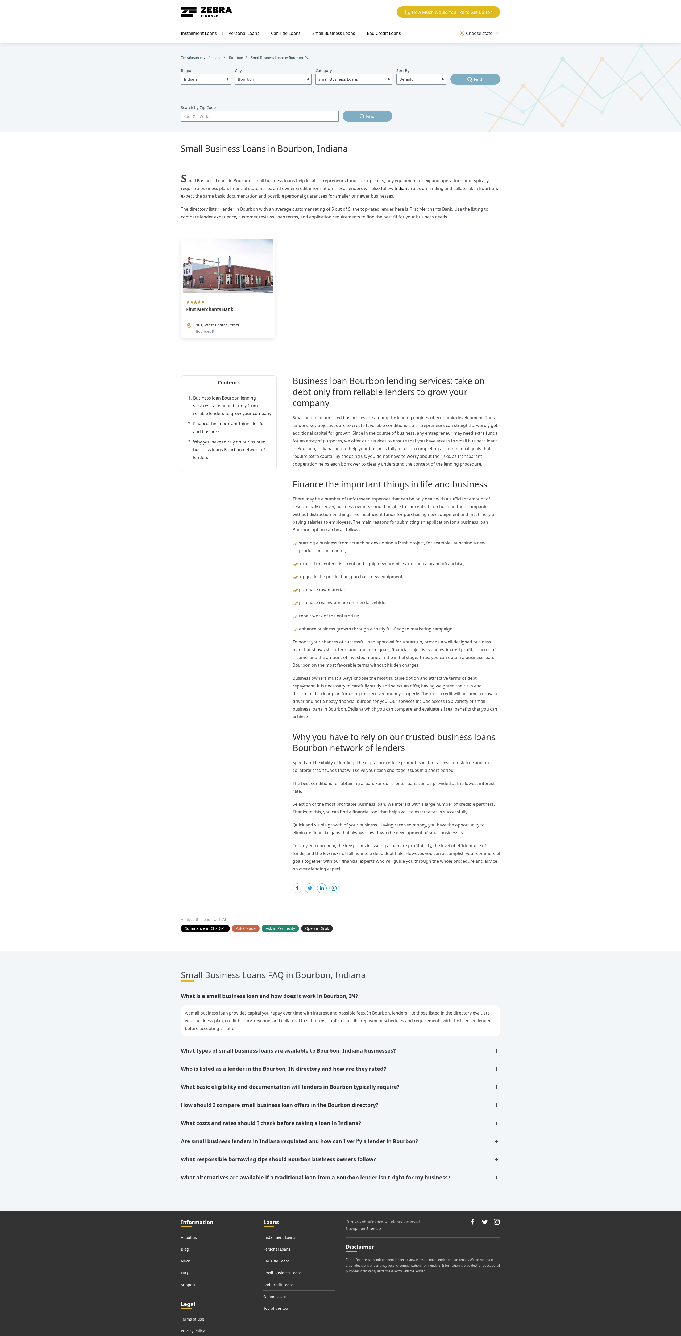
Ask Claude (246, 928)
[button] (448, 12)
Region (187, 70)
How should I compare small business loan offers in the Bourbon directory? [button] (280, 1105)
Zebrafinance (191, 57)
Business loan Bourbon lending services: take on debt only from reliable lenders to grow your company (232, 405)
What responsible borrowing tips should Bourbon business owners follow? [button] (278, 1159)
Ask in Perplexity (280, 928)
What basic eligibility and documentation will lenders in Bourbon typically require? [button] (290, 1086)
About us (189, 1237)
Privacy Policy (193, 1330)
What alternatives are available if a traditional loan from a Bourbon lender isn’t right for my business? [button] (315, 1177)
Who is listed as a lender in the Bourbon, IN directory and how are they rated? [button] (283, 1068)
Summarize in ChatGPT (205, 928)
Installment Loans (199, 33)
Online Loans (275, 1296)
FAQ (184, 1272)
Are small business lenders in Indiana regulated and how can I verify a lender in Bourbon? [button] (299, 1141)
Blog (185, 1249)
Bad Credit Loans (384, 33)
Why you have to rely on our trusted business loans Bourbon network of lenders (229, 449)
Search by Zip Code (198, 107)
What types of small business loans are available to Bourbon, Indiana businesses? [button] (288, 1050)
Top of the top (275, 1308)
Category (323, 70)
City (238, 70)
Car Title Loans (286, 33)
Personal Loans (244, 33)
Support (188, 1284)
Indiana (402, 188)
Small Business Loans (333, 33)
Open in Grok (317, 928)
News (186, 1261)
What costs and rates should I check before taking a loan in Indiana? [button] (271, 1123)
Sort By (403, 70)
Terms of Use (192, 1319)
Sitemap (373, 1228)
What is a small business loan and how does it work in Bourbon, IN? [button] (269, 996)
